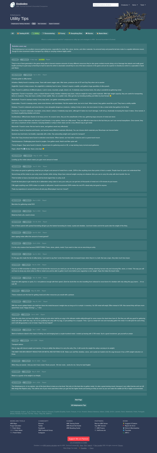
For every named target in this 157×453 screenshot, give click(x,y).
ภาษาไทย (30, 413)
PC (78, 445)
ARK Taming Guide (72, 423)
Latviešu (117, 411)
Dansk (39, 411)
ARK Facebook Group (45, 430)
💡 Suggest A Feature (130, 423)
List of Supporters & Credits (78, 442)
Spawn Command (54, 23)
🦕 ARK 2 (126, 432)
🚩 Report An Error (129, 426)
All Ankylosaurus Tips (78, 405)
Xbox (81, 445)
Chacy (92, 448)
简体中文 (49, 413)
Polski (135, 411)
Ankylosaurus (15, 15)
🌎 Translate (127, 430)
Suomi (68, 411)
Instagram (41, 432)
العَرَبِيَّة (28, 411)
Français (73, 411)
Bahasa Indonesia (93, 411)
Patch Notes (16, 428)
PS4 (85, 445)
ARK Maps (13, 423)
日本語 (107, 411)
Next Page (78, 400)
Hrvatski (84, 411)
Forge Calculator (15, 426)
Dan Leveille (98, 445)
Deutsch (44, 411)
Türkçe (36, 413)
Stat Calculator (42, 23)
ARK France (101, 428)
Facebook (41, 428)
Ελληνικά (51, 411)
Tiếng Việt (42, 413)
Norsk (123, 411)
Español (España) (59, 411)
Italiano (102, 411)
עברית (79, 411)
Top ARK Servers (100, 426)
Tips (34, 23)
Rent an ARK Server (101, 423)
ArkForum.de (101, 430)
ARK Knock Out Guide (73, 426)
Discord (40, 423)
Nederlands (129, 411)
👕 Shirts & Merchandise (131, 428)
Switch (89, 445)
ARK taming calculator (50, 445)
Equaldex (84, 448)
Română (18, 413)
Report (48, 59)
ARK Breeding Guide (73, 428)
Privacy (120, 445)
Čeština (33, 411)
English (23, 411)
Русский (24, 413)
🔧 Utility (24, 59)
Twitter (40, 426)
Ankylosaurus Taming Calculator (20, 23)
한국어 (112, 411)
